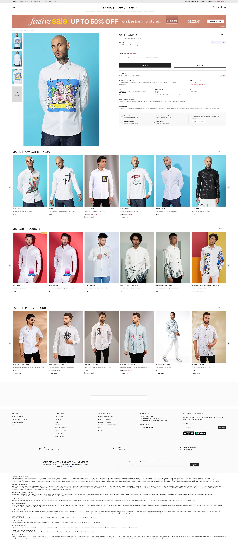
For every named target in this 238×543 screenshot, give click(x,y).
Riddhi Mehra (68, 480)
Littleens (95, 527)
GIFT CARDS (58, 425)
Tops (67, 500)
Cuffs (24, 511)
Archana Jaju (141, 481)
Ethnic (190, 505)
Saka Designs (101, 527)
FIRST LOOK (52, 1)
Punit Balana (39, 480)
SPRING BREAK (212, 487)
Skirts (121, 500)
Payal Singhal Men (139, 487)
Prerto (59, 495)
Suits (40, 505)
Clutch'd (64, 494)
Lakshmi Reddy (40, 527)
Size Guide (133, 53)
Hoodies (75, 505)
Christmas (71, 531)
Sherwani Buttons (105, 505)
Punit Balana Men (191, 486)
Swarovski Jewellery (127, 511)
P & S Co (21, 527)
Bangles (38, 511)
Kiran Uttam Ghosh (178, 478)
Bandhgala (143, 505)
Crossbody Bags (96, 513)
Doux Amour (163, 494)
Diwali (13, 531)
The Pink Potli (58, 494)
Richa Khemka (153, 481)
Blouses (155, 500)
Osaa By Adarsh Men (97, 478)
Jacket (62, 522)
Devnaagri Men (182, 486)
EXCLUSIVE (58, 419)
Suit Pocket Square (67, 505)
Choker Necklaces (16, 513)
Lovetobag (156, 494)
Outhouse (69, 494)
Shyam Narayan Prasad (44, 481)
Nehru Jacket (21, 505)
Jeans (112, 505)
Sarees (31, 500)
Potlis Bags (53, 513)
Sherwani (31, 505)
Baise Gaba (121, 478)
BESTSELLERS (59, 416)
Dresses (52, 500)
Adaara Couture (171, 481)
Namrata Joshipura (204, 480)
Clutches (59, 513)
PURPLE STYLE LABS (18, 416)
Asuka (111, 486)
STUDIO (45, 1)
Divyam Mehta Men (53, 486)
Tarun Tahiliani (129, 480)
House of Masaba (88, 481)
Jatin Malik (14, 487)
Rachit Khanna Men (35, 487)
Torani (116, 481)
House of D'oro (125, 494)
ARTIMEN (43, 487)
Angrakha (137, 505)
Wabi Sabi (106, 486)
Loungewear (171, 505)
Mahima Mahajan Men (116, 487)
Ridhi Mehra (128, 478)
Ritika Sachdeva (53, 495)
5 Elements (186, 494)
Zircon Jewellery (138, 511)
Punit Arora (148, 487)
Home (13, 30)
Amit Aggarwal (194, 480)
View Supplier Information (197, 84)
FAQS (99, 428)
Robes (79, 505)
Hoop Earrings (215, 511)
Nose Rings (49, 511)
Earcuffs (67, 511)
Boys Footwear (86, 522)
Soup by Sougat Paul (71, 481)
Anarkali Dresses (63, 517)
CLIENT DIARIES (59, 436)
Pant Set (24, 506)
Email (186, 423)
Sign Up (194, 465)
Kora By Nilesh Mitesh (66, 489)
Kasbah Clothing (97, 487)
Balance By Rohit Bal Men (30, 489)
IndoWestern (201, 505)
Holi (17, 531)
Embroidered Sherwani (53, 522)
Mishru (195, 478)
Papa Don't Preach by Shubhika (20, 480)
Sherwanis (46, 500)
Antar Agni (44, 478)
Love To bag (51, 494)
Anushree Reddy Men (24, 487)
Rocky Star (88, 478)
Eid (30, 531)
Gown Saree (169, 500)
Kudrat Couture (106, 487)
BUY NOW (145, 65)
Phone (193, 423)
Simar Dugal (122, 481)
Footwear (36, 506)
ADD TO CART (200, 65)
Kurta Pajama (118, 505)
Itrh (159, 481)
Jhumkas (203, 511)
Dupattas (143, 500)
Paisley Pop (38, 495)
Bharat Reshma (151, 486)
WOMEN (15, 1)
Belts (45, 513)
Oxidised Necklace (26, 513)
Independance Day (23, 531)
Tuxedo (132, 505)
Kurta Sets (25, 500)
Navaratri (43, 531)
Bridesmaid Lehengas (83, 500)
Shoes (36, 513)
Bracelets (29, 511)
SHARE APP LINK (222, 427)
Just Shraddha (116, 494)
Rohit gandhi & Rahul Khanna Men (85, 486)
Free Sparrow (77, 527)
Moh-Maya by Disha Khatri (32, 494)
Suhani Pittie (45, 495)
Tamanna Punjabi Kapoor (188, 481)
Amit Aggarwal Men (202, 486)
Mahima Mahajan (188, 478)
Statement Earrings (186, 511)
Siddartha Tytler (121, 480)
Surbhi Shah (25, 481)
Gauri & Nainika (156, 478)
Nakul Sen (200, 478)
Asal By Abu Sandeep (62, 478)
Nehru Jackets (37, 522)
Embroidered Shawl (155, 513)
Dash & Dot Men (20, 486)
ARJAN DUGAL (62, 487)
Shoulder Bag (123, 513)
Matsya (112, 481)
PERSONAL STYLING (61, 430)
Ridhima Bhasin (76, 480)
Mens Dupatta (150, 505)
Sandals (41, 513)
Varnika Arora (43, 494)
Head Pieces (73, 511)
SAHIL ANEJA (128, 35)
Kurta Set (51, 517)
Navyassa (56, 527)
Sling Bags (88, 513)
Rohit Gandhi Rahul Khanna (157, 480)
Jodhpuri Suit (126, 505)
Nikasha (175, 480)
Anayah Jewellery (147, 494)
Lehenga (26, 517)
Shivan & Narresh (142, 478)
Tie (41, 506)
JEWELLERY (28, 1)
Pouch (70, 513)
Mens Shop (220, 505)
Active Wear (30, 506)
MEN (21, 1)
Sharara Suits (44, 517)
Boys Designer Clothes (17, 522)
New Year (92, 531)
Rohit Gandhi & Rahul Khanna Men (180, 487)
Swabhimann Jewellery (106, 494)
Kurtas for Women (38, 500)
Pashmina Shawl (145, 513)
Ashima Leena (168, 480)
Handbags (65, 513)
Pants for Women (101, 500)
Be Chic (192, 494)
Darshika (158, 486)
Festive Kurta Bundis (211, 505)
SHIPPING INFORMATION (105, 416)
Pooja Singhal (30, 478)
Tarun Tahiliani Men (213, 486)
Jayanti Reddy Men (43, 489)
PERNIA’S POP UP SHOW (19, 419)
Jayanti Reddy (164, 478)
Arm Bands (87, 511)
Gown (56, 500)
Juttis (48, 513)
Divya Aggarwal (33, 481)
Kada (32, 513)
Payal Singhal (137, 480)
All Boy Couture (110, 527)
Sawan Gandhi (105, 481)
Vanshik (74, 486)
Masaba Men (126, 487)
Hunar (88, 494)
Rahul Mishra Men (156, 487)
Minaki (131, 494)
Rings (33, 511)
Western (195, 505)
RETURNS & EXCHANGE (105, 419)
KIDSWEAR (37, 1)
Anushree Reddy (52, 478)
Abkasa (47, 487)
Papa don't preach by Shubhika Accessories (23, 495)
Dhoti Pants (93, 500)
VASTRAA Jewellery (78, 494)
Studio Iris (178, 481)
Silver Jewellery (176, 511)
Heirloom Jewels (100, 511)
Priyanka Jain (61, 481)
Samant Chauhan (16, 481)
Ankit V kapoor (43, 486)
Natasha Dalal (22, 478)
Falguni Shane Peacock (78, 478)
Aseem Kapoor (215, 481)
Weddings (77, 531)
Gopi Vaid (80, 481)
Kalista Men (89, 487)
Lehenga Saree (161, 500)
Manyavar (134, 478)
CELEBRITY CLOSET (61, 428)
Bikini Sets (116, 500)
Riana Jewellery (138, 494)
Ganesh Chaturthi (57, 531)
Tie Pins (60, 505)
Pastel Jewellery (147, 511)
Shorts (83, 505)
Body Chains (81, 511)
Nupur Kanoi (207, 478)
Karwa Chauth (85, 531)
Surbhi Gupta (134, 481)
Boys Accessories (95, 522)
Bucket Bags (104, 513)
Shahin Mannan (200, 481)
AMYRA (212, 494)
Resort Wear (110, 500)
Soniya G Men (204, 487)
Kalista (171, 478)
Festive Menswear (16, 506)
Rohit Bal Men (98, 486)
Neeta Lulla (187, 480)
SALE (56, 422)
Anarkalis (20, 500)
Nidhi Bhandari (178, 494)
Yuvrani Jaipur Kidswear (66, 527)
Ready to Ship (183, 500)
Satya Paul (37, 478)
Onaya (149, 478)
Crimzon (64, 495)
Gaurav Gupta (145, 480)
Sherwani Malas (179, 505)
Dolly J (70, 478)
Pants (43, 505)
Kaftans (71, 500)
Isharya (22, 494)
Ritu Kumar (84, 480)
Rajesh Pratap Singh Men (65, 486)
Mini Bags (111, 513)
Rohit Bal (90, 480)
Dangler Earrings (196, 511)
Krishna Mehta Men (173, 486)
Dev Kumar (164, 486)
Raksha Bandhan (36, 531)
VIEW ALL (221, 152)
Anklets (93, 511)
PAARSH (132, 487)
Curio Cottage (15, 494)
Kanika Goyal (54, 481)
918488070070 (221, 1)
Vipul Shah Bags (205, 494)
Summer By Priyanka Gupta (110, 478)
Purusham (144, 486)
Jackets (126, 500)
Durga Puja (65, 531)
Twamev (123, 486)
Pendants (107, 511)
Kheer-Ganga (129, 486)
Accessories (164, 505)
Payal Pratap (32, 480)
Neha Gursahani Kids (87, 527)
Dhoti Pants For (77, 517)
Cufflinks (186, 505)
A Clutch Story (170, 494)
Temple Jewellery (156, 511)
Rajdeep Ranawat (48, 480)
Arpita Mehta (97, 481)
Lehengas (14, 500)
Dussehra (49, 531)
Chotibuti (32, 527)
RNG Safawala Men (166, 487)
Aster (85, 494)
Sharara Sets (62, 500)
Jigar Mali (163, 481)
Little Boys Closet (49, 527)
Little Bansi (26, 527)
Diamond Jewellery (166, 511)
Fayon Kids (15, 527)
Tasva (13, 486)
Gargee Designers (80, 487)
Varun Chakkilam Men (54, 489)
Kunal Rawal (116, 486)
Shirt (70, 522)
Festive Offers (191, 500)
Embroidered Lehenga (34, 517)
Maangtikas (56, 511)
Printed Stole (164, 513)
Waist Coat (54, 505)
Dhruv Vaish (28, 486)
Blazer (66, 522)
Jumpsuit (157, 505)
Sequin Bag (131, 513)
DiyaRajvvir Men (71, 487)
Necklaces (14, 511)
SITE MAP (100, 430)
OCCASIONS (59, 433)
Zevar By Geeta (95, 494)
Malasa (128, 481)
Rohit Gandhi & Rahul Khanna (100, 480)
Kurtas (36, 505)
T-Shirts (88, 505)
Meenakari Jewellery (116, 511)
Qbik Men (220, 486)
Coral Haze (197, 494)
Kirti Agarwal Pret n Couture (122, 527)
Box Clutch (137, 513)
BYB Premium (133, 527)
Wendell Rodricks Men (17, 489)
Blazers (93, 505)
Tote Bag (116, 513)
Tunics (75, 500)
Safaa (147, 481)
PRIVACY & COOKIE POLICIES (107, 425)
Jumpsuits (131, 500)
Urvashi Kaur (207, 481)
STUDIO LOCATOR (17, 422)
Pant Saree (176, 500)
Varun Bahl (180, 480)
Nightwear (149, 500)
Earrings (20, 511)
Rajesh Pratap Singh (59, 480)
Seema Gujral (112, 480)
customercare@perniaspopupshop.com (155, 420)
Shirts (26, 505)
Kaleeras (62, 511)
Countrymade (35, 486)
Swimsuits (137, 500)
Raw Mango (15, 478)
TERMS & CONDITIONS (105, 422)
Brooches (45, 506)
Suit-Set (98, 505)
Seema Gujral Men (195, 487)
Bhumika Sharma (214, 480)
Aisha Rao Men (54, 487)
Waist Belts (76, 513)
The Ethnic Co (137, 486)
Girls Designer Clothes (17, 517)
